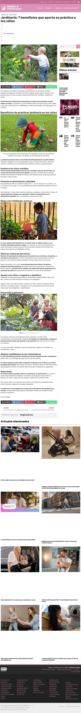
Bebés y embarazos (39, 684)
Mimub (3, 696)
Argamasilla (69, 686)
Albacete (68, 682)
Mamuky (35, 688)
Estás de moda (37, 682)
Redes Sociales (21, 690)
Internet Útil (20, 694)
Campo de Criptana (71, 688)
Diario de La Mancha (72, 694)
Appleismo (20, 684)
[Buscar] (78, 46)
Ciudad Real (69, 690)
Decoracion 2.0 (5, 680)
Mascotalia (52, 690)
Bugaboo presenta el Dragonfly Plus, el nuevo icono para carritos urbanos (59, 542)
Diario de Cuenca (71, 692)
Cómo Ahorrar (53, 692)
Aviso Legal (61, 706)
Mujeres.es (36, 690)
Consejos (4, 14)
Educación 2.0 (53, 680)
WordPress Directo (22, 688)
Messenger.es (21, 682)
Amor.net (36, 686)
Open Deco (4, 682)
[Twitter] (78, 2)
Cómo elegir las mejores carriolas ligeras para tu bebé (63, 91)
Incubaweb (20, 686)
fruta (32, 183)
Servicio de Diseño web (64, 669)
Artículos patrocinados (48, 669)
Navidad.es (52, 684)
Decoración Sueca (6, 684)
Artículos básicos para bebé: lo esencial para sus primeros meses (60, 600)
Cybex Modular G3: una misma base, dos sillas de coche (66, 141)
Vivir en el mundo (38, 692)
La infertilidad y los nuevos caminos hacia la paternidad (67, 122)
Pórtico (3, 698)
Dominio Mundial (54, 682)
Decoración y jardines (7, 694)
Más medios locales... (72, 699)
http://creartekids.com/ (31, 333)
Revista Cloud (21, 692)
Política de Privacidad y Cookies (72, 706)
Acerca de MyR (75, 671)
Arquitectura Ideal (6, 686)
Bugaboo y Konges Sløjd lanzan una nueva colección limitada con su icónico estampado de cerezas (60, 487)
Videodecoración (6, 688)
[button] (52, 8)
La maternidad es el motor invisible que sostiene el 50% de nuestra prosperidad (60, 659)
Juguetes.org (53, 686)
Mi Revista (52, 696)
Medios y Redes (75, 667)
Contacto (76, 669)
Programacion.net (22, 680)
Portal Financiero (54, 694)
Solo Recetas (37, 680)
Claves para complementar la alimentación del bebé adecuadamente (17, 659)
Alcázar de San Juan (72, 684)
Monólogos (52, 688)
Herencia (68, 697)
